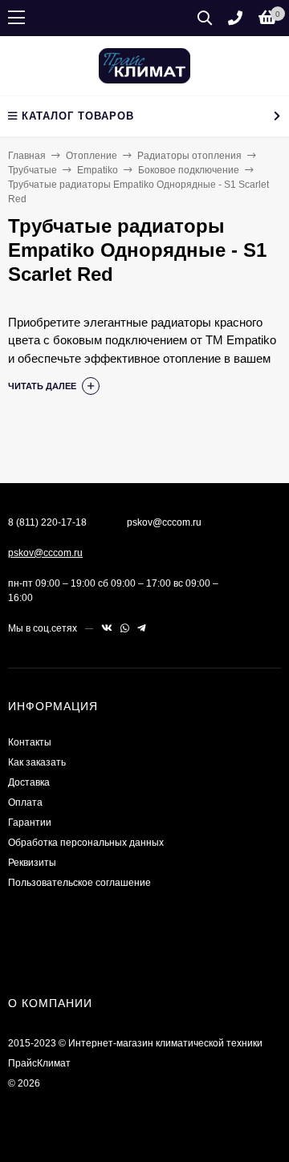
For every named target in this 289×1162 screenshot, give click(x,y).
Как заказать (37, 762)
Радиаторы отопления (189, 155)
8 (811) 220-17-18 (47, 522)
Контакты (29, 742)
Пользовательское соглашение (79, 882)
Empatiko (97, 170)
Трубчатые (32, 170)
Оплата (25, 802)
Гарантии (29, 822)
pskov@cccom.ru (45, 553)
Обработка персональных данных (86, 842)
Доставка (29, 782)
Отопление (91, 155)
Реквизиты (32, 862)
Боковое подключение (188, 170)
